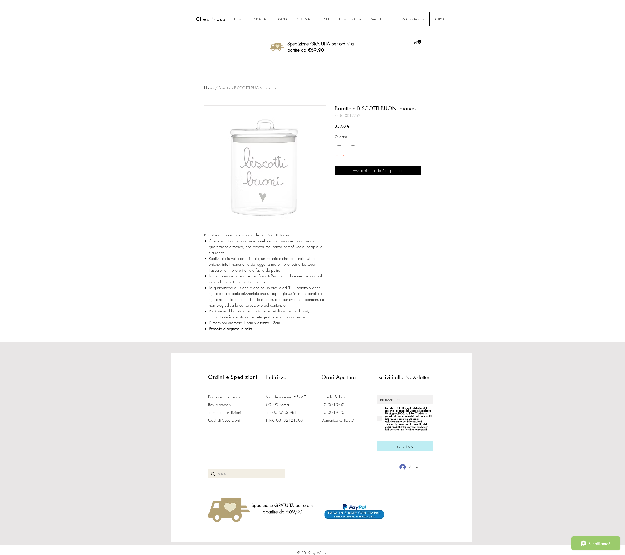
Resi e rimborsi (220, 404)
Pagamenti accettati (224, 396)
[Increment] (353, 145)
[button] (417, 42)
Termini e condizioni (224, 412)
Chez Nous (211, 19)
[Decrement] (338, 145)
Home (209, 87)
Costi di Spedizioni (224, 420)
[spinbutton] (346, 145)
